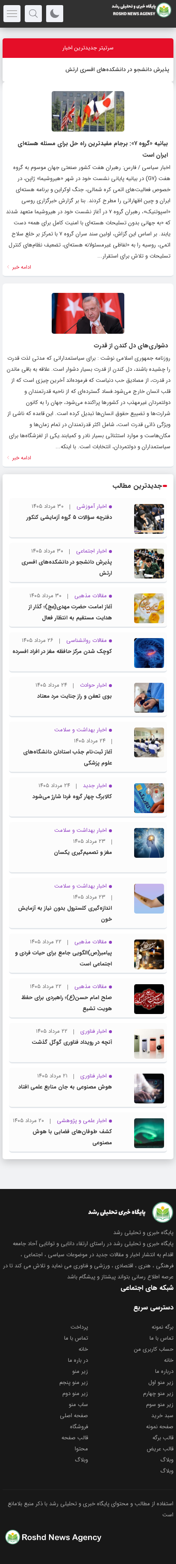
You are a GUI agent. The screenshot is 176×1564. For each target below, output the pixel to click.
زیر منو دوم (75, 1393)
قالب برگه (163, 1437)
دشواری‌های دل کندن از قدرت (131, 345)
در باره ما (78, 1360)
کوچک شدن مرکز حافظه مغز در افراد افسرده (62, 651)
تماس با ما (161, 1338)
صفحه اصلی (74, 1415)
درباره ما (164, 1371)
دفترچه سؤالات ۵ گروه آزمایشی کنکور (69, 517)
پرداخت (79, 1327)
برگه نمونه (162, 1327)
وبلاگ (166, 1459)
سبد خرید (162, 1415)
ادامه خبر (21, 267)
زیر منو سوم (159, 1404)
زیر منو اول (160, 1382)
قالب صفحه (75, 1437)
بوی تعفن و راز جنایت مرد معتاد (74, 696)
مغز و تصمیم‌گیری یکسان (83, 852)
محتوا (81, 1448)
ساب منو (78, 1404)
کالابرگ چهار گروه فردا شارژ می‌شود (72, 796)
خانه (83, 1349)
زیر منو (80, 1371)
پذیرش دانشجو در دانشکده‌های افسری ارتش (117, 69)
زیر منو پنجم (73, 1382)
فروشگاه (79, 1426)
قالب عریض (160, 1448)
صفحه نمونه (159, 1426)
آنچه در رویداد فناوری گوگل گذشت (72, 1042)
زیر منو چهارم (158, 1393)
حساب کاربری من (153, 1349)
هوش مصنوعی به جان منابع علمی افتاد (65, 1087)
